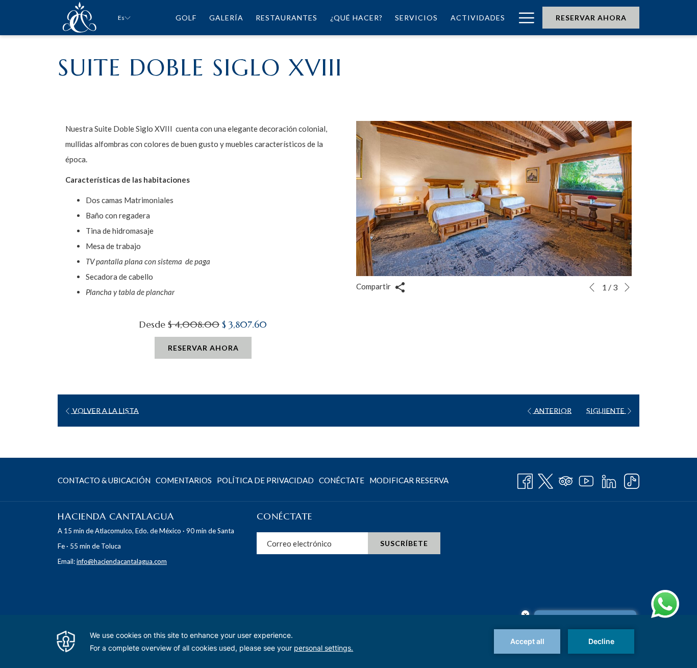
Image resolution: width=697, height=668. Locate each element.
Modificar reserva (409, 480)
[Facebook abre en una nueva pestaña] (525, 479)
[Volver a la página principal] (80, 17)
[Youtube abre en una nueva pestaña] (586, 479)
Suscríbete (404, 543)
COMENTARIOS (184, 480)
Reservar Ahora (591, 17)
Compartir (374, 286)
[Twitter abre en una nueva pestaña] (545, 479)
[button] (494, 198)
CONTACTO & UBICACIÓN (104, 480)
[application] (348, 641)
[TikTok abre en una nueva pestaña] (631, 479)
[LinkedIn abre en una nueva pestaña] (609, 479)
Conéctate (341, 480)
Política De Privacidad (265, 480)
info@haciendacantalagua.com (122, 561)
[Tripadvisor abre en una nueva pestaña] (566, 479)
